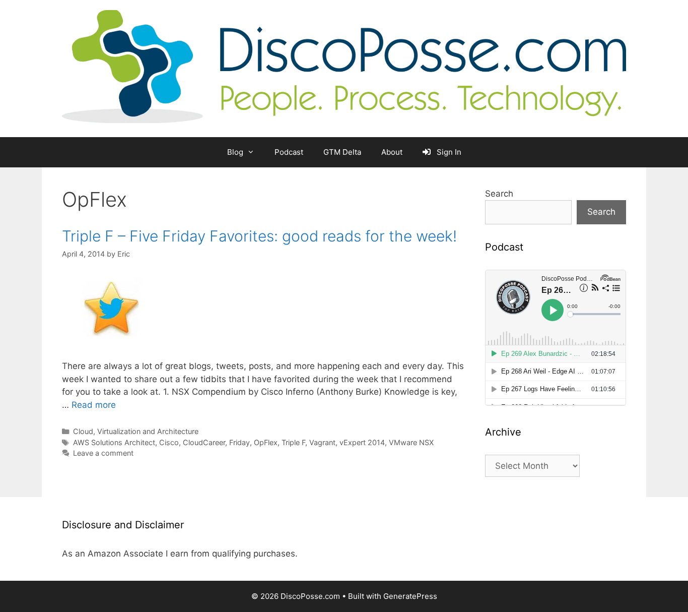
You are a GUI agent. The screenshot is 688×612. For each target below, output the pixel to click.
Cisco (169, 442)
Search (499, 194)
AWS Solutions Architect (114, 442)
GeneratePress (410, 596)
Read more (94, 405)
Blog (235, 152)
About (391, 152)
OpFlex (266, 442)
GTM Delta (342, 152)
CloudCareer (204, 442)
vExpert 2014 (362, 442)
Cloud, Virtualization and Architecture (135, 431)
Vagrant (322, 442)
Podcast (288, 152)
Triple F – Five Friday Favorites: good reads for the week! (259, 236)
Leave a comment (103, 453)
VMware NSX (411, 442)
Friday (239, 442)
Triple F (293, 442)
